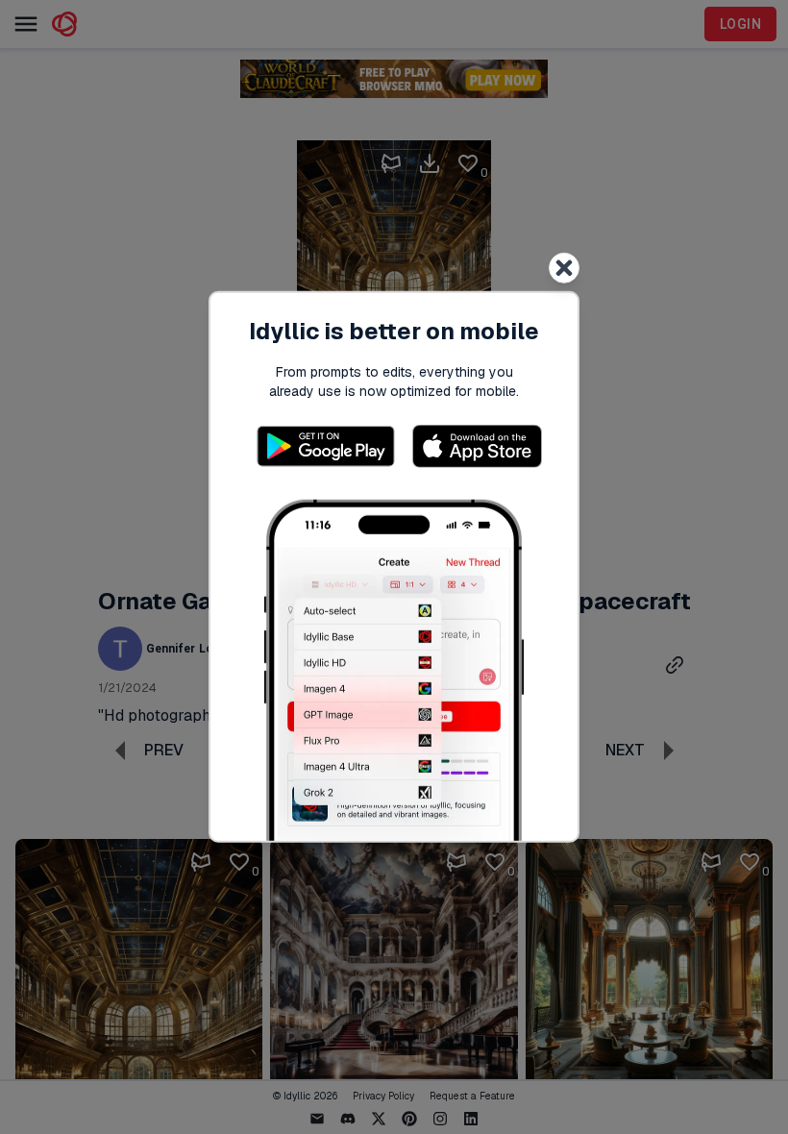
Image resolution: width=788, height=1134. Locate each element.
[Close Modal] (564, 268)
